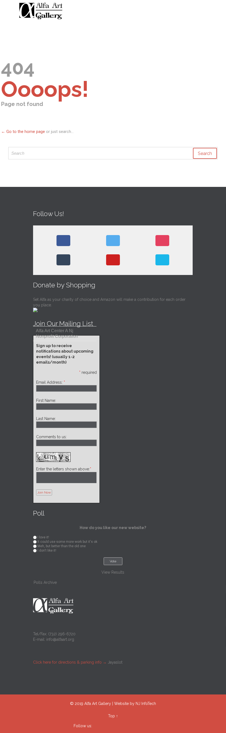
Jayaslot (115, 662)
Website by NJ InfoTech (135, 703)
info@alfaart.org (60, 639)
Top (111, 716)
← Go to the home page (23, 131)
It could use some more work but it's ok (67, 542)
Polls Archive (45, 582)
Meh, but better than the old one (61, 546)
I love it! (43, 537)
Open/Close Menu (10, 11)
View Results (112, 572)
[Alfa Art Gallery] (116, 11)
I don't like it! (46, 550)
